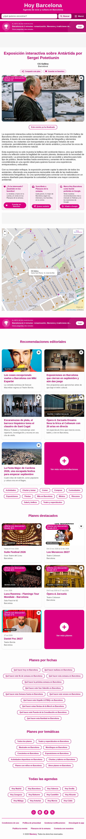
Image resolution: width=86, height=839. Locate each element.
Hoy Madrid (16, 789)
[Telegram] (40, 812)
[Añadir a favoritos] (81, 78)
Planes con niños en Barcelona (28, 765)
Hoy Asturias (35, 801)
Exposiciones (10, 119)
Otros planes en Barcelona (59, 765)
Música (62, 496)
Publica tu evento (20, 828)
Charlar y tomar (29, 490)
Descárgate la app (76, 823)
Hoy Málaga (19, 801)
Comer (45, 490)
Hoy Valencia (52, 789)
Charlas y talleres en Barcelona (62, 759)
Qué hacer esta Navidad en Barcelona (43, 718)
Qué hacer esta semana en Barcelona (65, 676)
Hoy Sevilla (69, 789)
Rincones (76, 496)
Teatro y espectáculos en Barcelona (53, 741)
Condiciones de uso (10, 823)
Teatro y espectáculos (52, 502)
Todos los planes (24, 741)
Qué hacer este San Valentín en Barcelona (43, 688)
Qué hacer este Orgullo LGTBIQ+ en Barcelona (43, 700)
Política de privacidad (32, 823)
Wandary (33, 834)
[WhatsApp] (33, 812)
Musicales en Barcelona (29, 747)
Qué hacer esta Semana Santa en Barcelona (24, 694)
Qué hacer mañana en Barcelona (58, 670)
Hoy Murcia (52, 801)
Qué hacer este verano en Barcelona (64, 694)
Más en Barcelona (44, 496)
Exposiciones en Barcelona (57, 753)
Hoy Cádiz (68, 801)
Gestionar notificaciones (54, 823)
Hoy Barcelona (34, 789)
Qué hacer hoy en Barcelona (26, 670)
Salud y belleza (30, 502)
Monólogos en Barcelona (56, 747)
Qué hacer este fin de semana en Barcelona (23, 676)
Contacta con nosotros (64, 828)
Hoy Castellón (53, 795)
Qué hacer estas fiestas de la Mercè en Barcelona (43, 706)
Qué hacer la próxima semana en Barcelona (43, 682)
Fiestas (28, 496)
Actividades (11, 490)
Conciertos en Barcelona (28, 753)
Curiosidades (74, 490)
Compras (58, 490)
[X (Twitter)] (52, 812)
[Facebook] (46, 812)
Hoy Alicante (70, 795)
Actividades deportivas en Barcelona (26, 759)
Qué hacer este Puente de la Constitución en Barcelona (43, 712)
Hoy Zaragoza (16, 795)
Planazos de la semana (40, 828)
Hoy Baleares (34, 795)
